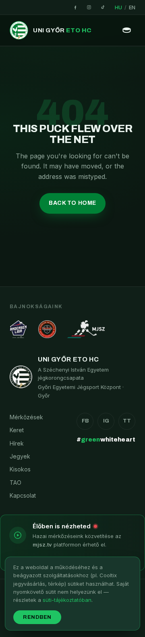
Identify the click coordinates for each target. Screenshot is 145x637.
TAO (15, 482)
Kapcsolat (23, 495)
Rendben (37, 617)
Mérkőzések (26, 417)
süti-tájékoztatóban (67, 600)
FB (85, 421)
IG (106, 421)
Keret (17, 430)
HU (118, 7)
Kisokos (20, 469)
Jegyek (20, 456)
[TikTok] (102, 7)
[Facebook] (75, 7)
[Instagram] (89, 7)
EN (132, 7)
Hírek (17, 443)
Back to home (72, 203)
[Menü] (126, 30)
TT (127, 421)
